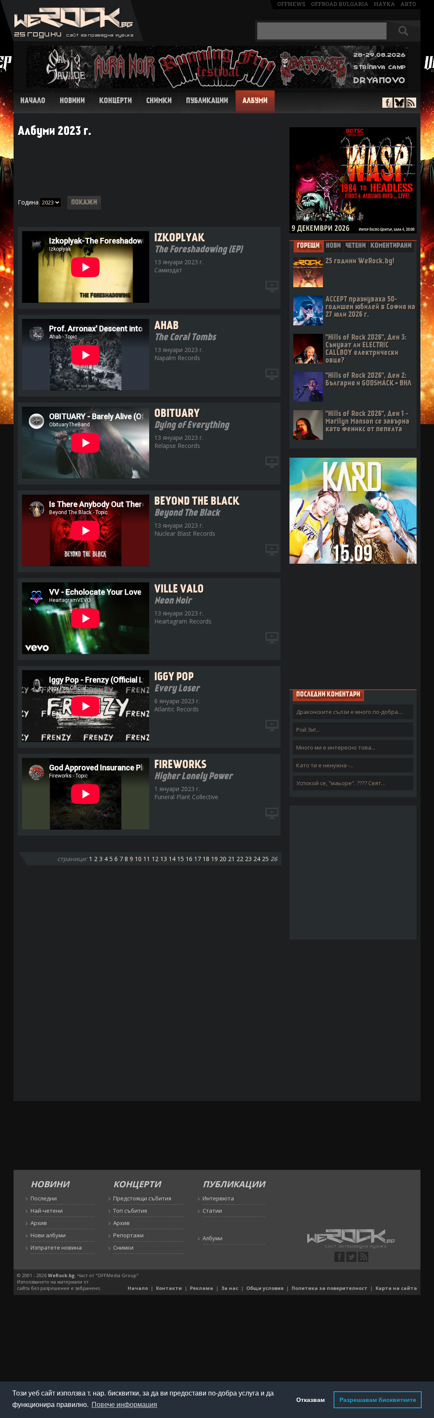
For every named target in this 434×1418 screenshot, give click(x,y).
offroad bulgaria (339, 4)
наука (384, 4)
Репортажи (128, 1235)
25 (265, 859)
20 (223, 859)
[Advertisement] (149, 167)
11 (146, 859)
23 (248, 859)
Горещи (308, 246)
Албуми (254, 101)
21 (231, 859)
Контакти (169, 1288)
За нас (229, 1288)
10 (138, 859)
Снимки (159, 101)
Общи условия (265, 1288)
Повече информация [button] (124, 1404)
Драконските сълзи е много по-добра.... (349, 712)
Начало (32, 101)
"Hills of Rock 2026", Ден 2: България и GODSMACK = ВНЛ (369, 379)
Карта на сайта (396, 1288)
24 (256, 859)
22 (239, 859)
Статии (212, 1210)
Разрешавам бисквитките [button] (377, 1399)
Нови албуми (48, 1235)
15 (180, 859)
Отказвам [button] (310, 1399)
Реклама (201, 1288)
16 (189, 859)
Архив (39, 1223)
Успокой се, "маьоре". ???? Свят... (340, 783)
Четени (355, 246)
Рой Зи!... (308, 729)
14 (172, 859)
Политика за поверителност (329, 1288)
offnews (291, 4)
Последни (44, 1198)
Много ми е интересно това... (335, 747)
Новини (72, 101)
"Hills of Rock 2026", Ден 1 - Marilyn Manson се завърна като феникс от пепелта (367, 422)
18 (206, 859)
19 (214, 859)
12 (155, 859)
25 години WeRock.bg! (360, 261)
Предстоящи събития (142, 1198)
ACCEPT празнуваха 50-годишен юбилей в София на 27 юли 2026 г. (370, 307)
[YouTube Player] (272, 287)
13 (163, 859)
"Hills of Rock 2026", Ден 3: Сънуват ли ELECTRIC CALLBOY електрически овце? (366, 349)
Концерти (115, 101)
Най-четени (47, 1210)
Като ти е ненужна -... (324, 765)
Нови (333, 246)
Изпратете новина (56, 1247)
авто (408, 4)
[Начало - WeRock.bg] (72, 38)
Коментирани (391, 246)
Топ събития (130, 1210)
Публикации (207, 101)
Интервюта (218, 1198)
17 (197, 859)
